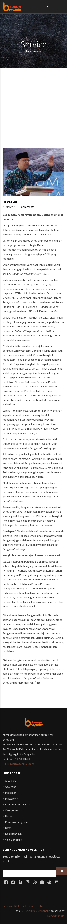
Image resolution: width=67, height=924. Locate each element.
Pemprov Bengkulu (16, 822)
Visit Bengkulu (13, 839)
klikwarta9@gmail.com (20, 763)
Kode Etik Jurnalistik (17, 804)
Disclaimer (11, 798)
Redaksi (7, 906)
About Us (10, 781)
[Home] (12, 6)
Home (28, 50)
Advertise (10, 787)
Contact (40, 906)
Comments (27, 207)
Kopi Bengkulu (13, 833)
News (8, 828)
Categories (11, 810)
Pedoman (10, 792)
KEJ (16, 906)
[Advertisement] (33, 109)
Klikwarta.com (55, 915)
